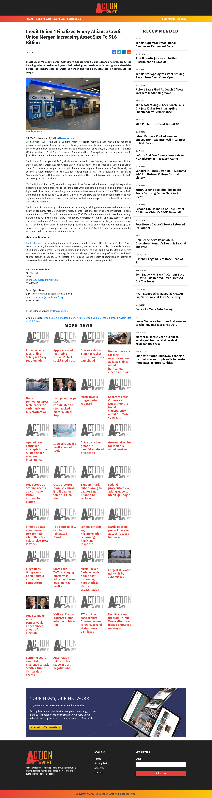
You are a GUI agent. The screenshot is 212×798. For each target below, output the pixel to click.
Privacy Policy (101, 763)
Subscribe (160, 773)
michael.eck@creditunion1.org (42, 280)
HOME (30, 19)
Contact (98, 772)
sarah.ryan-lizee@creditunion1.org (44, 297)
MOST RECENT (43, 19)
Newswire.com (66, 138)
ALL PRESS (59, 19)
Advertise (99, 768)
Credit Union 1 (34, 243)
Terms (97, 758)
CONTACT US (74, 19)
